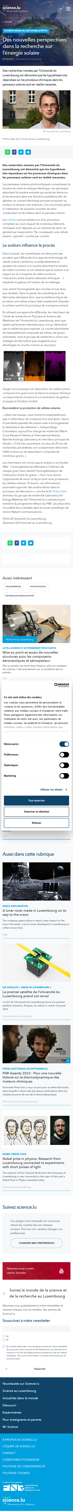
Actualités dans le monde (20, 1398)
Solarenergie (13, 586)
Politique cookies (16, 1473)
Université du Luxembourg (28, 59)
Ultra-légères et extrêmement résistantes (29, 648)
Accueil (8, 21)
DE (60, 9)
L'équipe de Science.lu (19, 1446)
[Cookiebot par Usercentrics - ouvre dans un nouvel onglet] (54, 685)
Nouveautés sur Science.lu (21, 1384)
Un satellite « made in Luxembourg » (27, 987)
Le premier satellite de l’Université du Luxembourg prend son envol (31, 994)
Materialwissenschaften (19, 595)
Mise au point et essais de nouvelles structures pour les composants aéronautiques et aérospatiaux (30, 657)
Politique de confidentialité (24, 1466)
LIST (5, 678)
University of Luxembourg (23, 1101)
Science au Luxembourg (19, 1391)
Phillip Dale (59, 491)
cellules (11, 220)
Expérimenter (12, 1412)
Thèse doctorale (25, 1068)
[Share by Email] (28, 152)
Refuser (36, 822)
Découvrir (9, 1405)
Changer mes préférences (36, 1243)
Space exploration (15, 906)
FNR (5, 934)
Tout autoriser (36, 800)
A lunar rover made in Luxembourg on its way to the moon (34, 913)
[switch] (64, 754)
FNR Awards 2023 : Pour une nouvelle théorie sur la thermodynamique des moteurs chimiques (32, 1077)
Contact (9, 1453)
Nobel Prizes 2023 (14, 1154)
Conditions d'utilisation (21, 1460)
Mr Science (10, 1427)
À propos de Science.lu (20, 1440)
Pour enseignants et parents (22, 1420)
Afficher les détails (51, 789)
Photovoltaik (38, 586)
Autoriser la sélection (36, 811)
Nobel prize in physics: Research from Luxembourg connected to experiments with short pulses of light (33, 1163)
